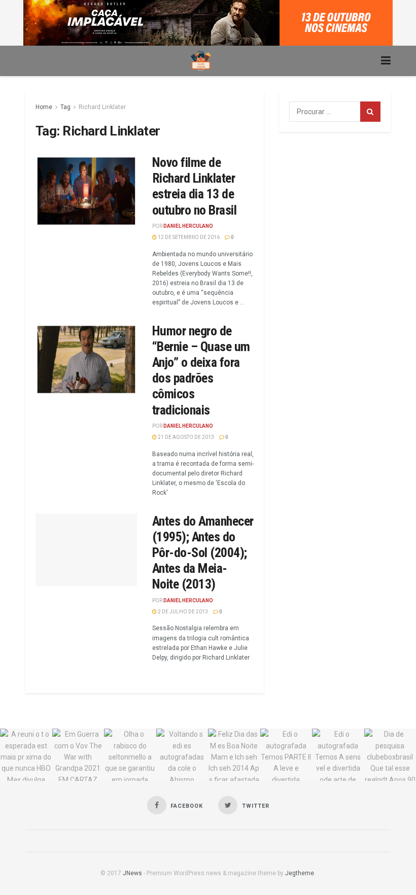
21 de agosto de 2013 (185, 437)
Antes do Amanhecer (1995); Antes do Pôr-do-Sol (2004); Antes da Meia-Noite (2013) (203, 552)
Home (44, 107)
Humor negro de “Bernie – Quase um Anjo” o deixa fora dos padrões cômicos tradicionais (201, 370)
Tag (65, 107)
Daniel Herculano (188, 226)
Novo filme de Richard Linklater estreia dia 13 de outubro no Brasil (194, 186)
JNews (132, 873)
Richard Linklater (102, 107)
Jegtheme (299, 873)
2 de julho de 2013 (182, 611)
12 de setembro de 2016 (188, 237)
